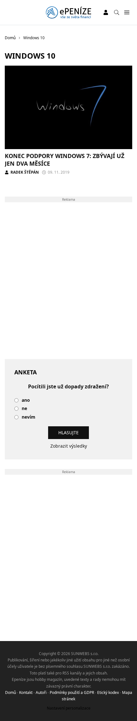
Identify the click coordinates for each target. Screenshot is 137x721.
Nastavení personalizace (68, 708)
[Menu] (126, 12)
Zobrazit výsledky (68, 446)
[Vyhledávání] (116, 12)
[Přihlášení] (105, 12)
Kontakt (25, 692)
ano (26, 400)
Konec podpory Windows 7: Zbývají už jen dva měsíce (64, 159)
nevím (28, 417)
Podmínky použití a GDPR (72, 692)
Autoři (41, 692)
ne (24, 408)
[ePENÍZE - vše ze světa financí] (68, 12)
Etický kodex (108, 692)
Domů (10, 692)
